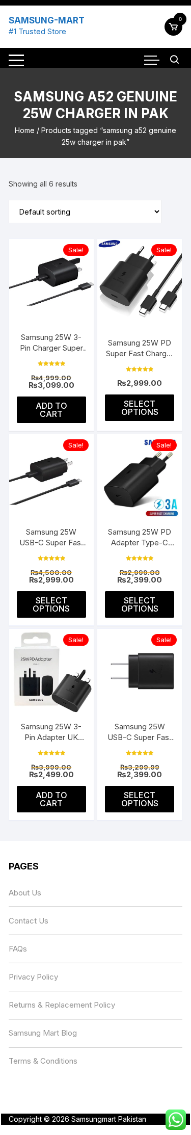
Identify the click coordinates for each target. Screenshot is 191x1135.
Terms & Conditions (43, 1061)
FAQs (18, 949)
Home (25, 130)
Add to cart (51, 410)
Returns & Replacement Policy (62, 1005)
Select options (139, 408)
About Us (25, 893)
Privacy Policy (33, 977)
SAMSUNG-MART (47, 20)
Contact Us (28, 921)
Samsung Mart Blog (43, 1033)
